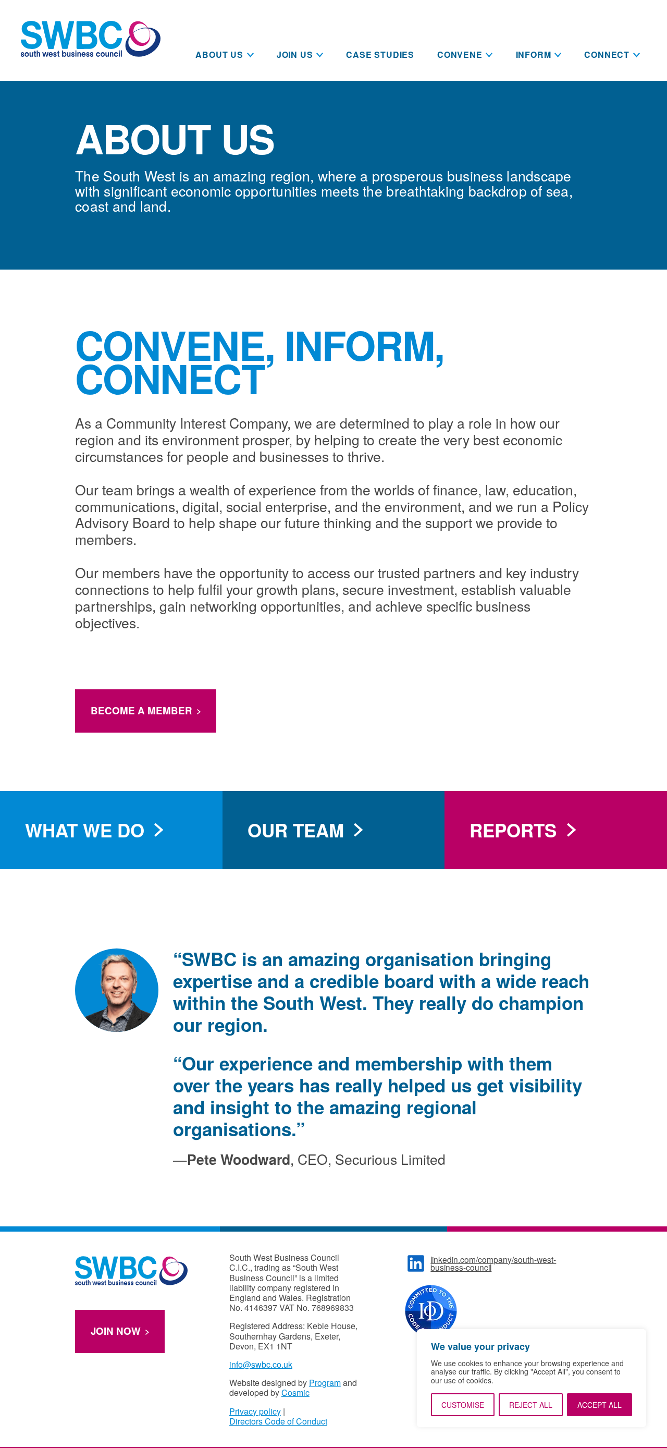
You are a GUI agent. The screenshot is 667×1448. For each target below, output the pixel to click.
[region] (531, 1378)
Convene (460, 54)
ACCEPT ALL (599, 1405)
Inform (533, 54)
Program (325, 1383)
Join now (116, 1331)
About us (219, 54)
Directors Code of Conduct (278, 1421)
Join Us (295, 54)
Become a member (141, 710)
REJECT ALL (530, 1405)
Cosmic (295, 1392)
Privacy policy (255, 1411)
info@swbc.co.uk (260, 1364)
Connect (606, 54)
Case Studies (380, 54)
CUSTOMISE (462, 1405)
